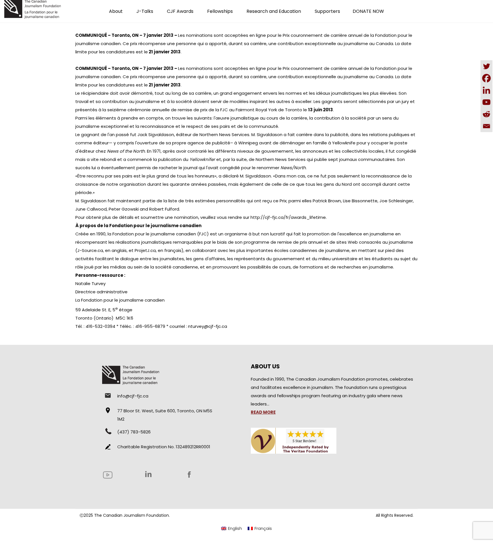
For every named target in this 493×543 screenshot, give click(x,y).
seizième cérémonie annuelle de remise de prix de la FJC (167, 110)
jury (405, 101)
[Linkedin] (486, 90)
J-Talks (144, 11)
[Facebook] (486, 78)
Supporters (327, 11)
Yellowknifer (202, 159)
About (116, 11)
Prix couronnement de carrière (315, 35)
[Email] (486, 126)
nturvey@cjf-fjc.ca (207, 326)
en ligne (257, 35)
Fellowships (220, 11)
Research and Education (273, 11)
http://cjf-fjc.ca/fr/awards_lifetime (288, 217)
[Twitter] (486, 66)
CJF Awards (180, 11)
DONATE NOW (368, 11)
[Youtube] (486, 102)
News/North (293, 168)
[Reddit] (486, 114)
